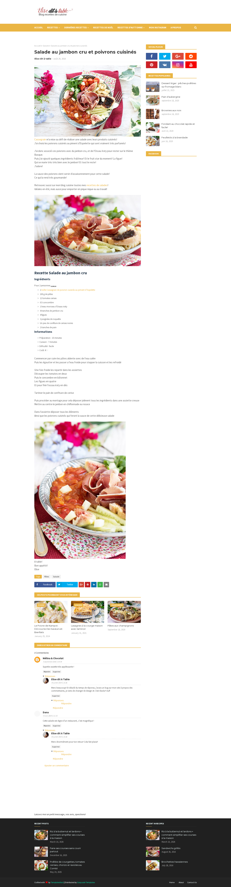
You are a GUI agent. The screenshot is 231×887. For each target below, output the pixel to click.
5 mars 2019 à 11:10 (50, 716)
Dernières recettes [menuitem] (75, 27)
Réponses (50, 676)
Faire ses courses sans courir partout (65, 850)
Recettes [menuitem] (52, 27)
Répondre (47, 672)
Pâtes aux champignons (121, 625)
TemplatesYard (57, 882)
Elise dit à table (42, 58)
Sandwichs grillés (170, 848)
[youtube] (191, 64)
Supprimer (56, 672)
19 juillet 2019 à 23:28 (59, 683)
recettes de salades (97, 185)
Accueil (37, 45)
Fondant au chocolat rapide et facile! (178, 126)
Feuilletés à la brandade (174, 137)
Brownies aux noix (171, 110)
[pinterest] (151, 64)
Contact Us (192, 882)
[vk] (165, 64)
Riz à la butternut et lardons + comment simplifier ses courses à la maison (67, 834)
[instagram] (178, 64)
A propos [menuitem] (176, 27)
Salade (46, 45)
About (181, 882)
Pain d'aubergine (170, 96)
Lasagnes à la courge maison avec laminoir (87, 627)
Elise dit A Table (60, 679)
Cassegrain (40, 139)
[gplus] (178, 56)
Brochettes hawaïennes (174, 861)
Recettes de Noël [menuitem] (103, 27)
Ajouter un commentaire (56, 765)
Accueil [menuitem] (38, 27)
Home (172, 882)
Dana (46, 712)
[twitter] (165, 56)
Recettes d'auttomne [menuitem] (130, 27)
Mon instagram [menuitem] (157, 27)
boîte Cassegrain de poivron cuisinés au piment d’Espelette (68, 289)
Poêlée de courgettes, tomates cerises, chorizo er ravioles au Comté (67, 865)
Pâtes (46, 576)
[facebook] (151, 56)
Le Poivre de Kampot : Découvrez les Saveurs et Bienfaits (48, 629)
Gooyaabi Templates (86, 882)
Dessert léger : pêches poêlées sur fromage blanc (178, 85)
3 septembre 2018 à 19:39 (52, 662)
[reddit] (191, 56)
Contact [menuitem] (42, 35)
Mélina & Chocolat (53, 658)
